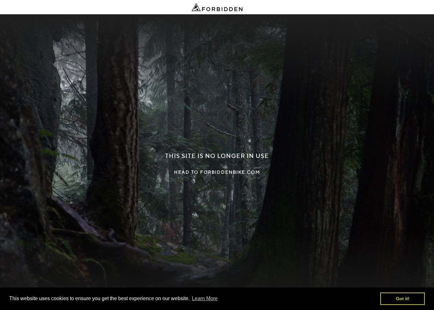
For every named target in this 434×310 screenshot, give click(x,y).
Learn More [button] (205, 298)
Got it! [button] (403, 298)
